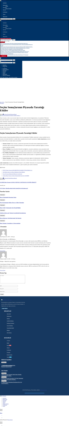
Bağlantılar (7, 311)
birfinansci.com (43, 390)
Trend (4, 14)
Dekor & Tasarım (6, 75)
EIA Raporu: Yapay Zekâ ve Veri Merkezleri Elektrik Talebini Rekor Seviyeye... (14, 51)
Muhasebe (5, 16)
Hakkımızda (9, 316)
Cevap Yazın (2, 250)
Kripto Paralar (8, 8)
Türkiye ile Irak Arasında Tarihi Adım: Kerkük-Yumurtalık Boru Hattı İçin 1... (14, 43)
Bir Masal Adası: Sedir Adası (6, 365)
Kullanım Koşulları (10, 323)
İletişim (8, 318)
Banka (8, 343)
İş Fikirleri (5, 12)
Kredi (7, 6)
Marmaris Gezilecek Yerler (6, 366)
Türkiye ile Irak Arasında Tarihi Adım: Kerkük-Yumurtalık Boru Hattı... (11, 375)
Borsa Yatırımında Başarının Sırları (8, 197)
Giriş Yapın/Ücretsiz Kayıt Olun (5, 38)
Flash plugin (10, 419)
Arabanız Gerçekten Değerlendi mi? (6, 53)
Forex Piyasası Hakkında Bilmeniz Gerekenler (12, 173)
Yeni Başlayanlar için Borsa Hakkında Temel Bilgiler (14, 172)
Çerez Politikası (10, 325)
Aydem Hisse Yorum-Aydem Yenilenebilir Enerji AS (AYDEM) (16, 175)
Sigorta (4, 9)
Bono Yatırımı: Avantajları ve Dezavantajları (10, 223)
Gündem (5, 2)
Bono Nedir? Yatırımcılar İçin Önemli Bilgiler (10, 207)
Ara (14, 18)
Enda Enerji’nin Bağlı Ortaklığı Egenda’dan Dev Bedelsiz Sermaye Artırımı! (14, 52)
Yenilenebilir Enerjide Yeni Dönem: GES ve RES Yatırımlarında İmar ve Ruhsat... (15, 47)
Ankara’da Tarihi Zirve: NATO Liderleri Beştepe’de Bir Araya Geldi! (12, 50)
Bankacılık (5, 5)
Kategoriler (7, 337)
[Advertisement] (34, 88)
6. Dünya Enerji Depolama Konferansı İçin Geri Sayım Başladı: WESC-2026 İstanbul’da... (16, 46)
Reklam (8, 330)
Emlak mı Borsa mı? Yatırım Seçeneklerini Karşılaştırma (13, 213)
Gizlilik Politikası (10, 320)
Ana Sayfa (2, 102)
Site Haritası (9, 332)
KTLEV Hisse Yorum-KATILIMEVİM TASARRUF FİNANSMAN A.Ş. (17, 170)
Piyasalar (5, 7)
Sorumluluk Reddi (10, 328)
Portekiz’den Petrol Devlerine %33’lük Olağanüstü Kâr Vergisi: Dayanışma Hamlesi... (12, 379)
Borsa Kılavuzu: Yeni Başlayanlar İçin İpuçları (10, 218)
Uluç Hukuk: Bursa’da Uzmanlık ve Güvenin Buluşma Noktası (11, 49)
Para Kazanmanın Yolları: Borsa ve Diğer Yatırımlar (12, 202)
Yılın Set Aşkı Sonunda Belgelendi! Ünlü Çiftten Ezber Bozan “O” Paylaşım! (14, 54)
